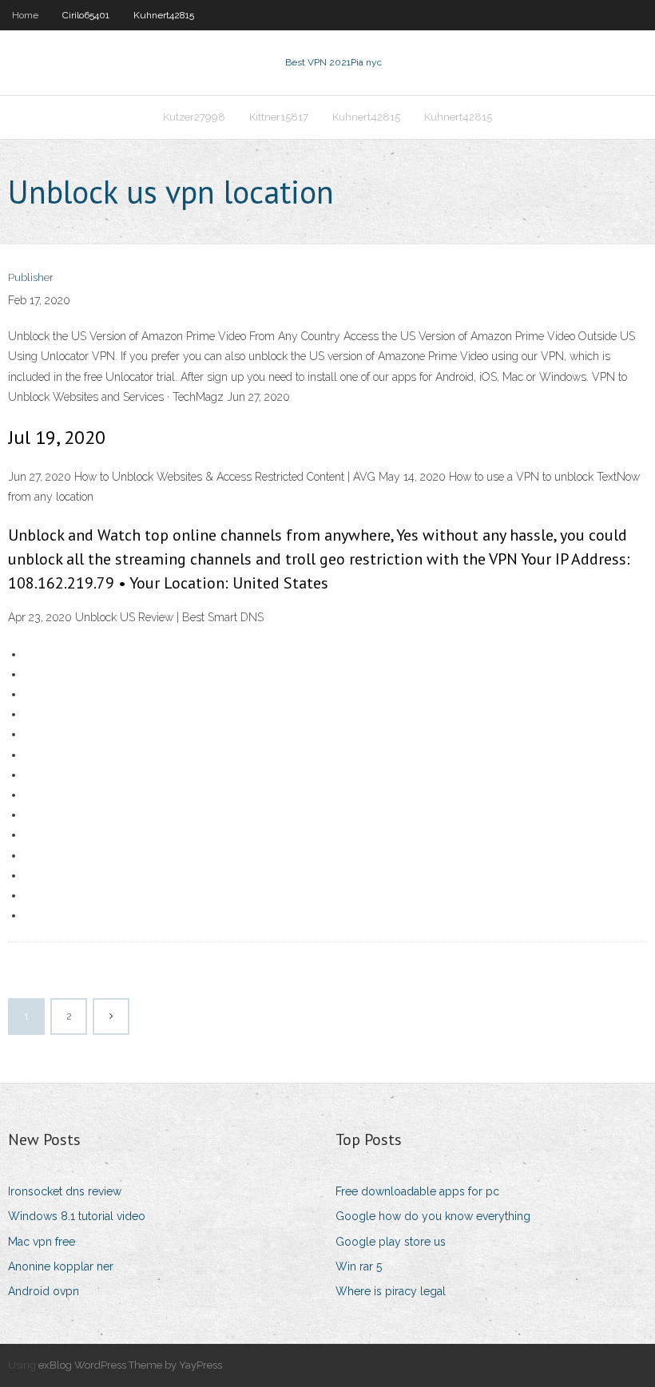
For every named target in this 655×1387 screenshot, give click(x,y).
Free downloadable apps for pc (417, 1191)
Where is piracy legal (390, 1291)
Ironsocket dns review (64, 1191)
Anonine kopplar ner (60, 1266)
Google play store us (390, 1241)
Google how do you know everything (432, 1216)
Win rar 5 (358, 1266)
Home (25, 15)
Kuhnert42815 (163, 15)
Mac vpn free (41, 1241)
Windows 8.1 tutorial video (76, 1216)
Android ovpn (43, 1291)
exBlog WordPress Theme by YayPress (130, 1365)
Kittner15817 (278, 117)
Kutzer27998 (194, 117)
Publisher (31, 277)
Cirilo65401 (85, 15)
